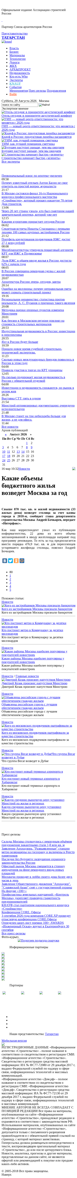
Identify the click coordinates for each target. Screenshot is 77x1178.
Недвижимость (19, 73)
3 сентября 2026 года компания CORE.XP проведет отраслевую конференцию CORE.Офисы (36, 917)
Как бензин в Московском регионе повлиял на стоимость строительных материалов (33, 322)
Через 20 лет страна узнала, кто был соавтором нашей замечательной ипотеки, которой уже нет (38, 212)
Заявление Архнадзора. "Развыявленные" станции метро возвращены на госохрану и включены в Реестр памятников (38, 852)
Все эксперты (11, 161)
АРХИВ (14, 1023)
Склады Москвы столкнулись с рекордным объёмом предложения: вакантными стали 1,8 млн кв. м (37, 843)
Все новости (10, 426)
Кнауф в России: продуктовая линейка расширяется (36, 136)
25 (8, 460)
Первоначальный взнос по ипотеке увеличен (32, 175)
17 (3, 456)
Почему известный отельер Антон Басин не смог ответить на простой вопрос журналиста (35, 184)
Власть (14, 48)
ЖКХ (13, 66)
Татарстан (52, 1034)
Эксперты (16, 80)
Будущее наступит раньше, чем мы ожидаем (31, 151)
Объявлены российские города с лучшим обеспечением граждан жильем (29, 706)
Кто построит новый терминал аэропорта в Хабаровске (31, 780)
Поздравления (56, 90)
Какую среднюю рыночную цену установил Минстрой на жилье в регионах (31, 808)
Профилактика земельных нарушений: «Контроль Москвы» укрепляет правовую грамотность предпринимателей (35, 898)
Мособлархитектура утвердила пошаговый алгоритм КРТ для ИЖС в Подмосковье (37, 251)
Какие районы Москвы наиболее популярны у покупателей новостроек (33, 660)
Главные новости (27, 676)
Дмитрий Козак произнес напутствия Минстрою (34, 683)
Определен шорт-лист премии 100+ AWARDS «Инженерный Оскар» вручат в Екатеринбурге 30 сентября (35, 926)
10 (3, 451)
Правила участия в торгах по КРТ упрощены (32, 370)
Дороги (14, 62)
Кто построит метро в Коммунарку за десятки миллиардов (32, 631)
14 (22, 451)
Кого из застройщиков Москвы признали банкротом (37, 609)
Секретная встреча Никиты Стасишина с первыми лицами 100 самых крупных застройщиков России (36, 230)
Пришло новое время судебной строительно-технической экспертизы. (32, 350)
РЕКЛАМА (17, 1020)
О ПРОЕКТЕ (18, 1016)
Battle (13, 94)
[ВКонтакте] (4, 560)
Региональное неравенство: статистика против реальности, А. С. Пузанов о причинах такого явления (38, 301)
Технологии (17, 58)
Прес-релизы (37, 90)
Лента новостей (12, 168)
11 (8, 451)
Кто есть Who (18, 76)
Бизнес (14, 51)
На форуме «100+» (14, 891)
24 (3, 460)
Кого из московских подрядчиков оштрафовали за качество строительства (35, 734)
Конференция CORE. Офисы (21, 912)
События (15, 87)
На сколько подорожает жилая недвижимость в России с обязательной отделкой (33, 379)
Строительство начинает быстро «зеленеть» (31, 158)
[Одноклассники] (16, 560)
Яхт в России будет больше (20, 342)
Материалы (17, 55)
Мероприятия (18, 90)
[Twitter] (10, 560)
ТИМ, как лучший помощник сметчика (28, 144)
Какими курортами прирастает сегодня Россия (33, 221)
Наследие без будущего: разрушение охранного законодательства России (33, 860)
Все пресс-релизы (13, 933)
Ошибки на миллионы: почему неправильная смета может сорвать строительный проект (36, 290)
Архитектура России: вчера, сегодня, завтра (31, 281)
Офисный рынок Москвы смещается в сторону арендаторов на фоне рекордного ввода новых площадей (33, 870)
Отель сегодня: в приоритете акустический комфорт (37, 115)
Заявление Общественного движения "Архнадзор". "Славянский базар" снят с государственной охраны (37, 885)
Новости (24, 468)
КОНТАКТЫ (18, 1027)
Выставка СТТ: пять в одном (21, 398)
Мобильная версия (14, 1040)
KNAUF (15, 83)
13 (18, 451)
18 (8, 456)
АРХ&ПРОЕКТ (20, 69)
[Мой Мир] (22, 560)
